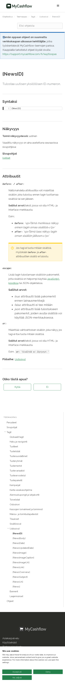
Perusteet (11, 422)
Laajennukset (16, 596)
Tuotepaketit (16, 480)
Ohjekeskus (7, 17)
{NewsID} (56, 17)
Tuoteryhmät (16, 461)
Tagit (33, 17)
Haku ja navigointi (18, 441)
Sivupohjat (12, 427)
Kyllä (17, 387)
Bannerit (14, 591)
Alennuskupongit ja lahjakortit (24, 494)
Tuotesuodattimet (18, 456)
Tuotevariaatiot (17, 470)
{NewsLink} (18, 567)
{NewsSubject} (20, 577)
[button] (48, 6)
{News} (16, 586)
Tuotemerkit (16, 466)
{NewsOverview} (21, 572)
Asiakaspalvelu (10, 638)
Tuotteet (14, 446)
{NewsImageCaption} (23, 557)
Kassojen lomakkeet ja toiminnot (26, 509)
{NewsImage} (19, 552)
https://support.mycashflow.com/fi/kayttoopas (30, 54)
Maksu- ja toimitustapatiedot (24, 514)
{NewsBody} (19, 538)
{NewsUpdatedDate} (23, 548)
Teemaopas (22, 17)
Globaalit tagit (17, 437)
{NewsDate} (19, 543)
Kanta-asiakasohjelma (21, 490)
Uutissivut (43, 17)
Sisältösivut (15, 523)
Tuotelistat (15, 451)
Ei (47, 387)
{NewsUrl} (18, 581)
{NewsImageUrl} (21, 562)
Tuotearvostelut (18, 475)
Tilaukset (14, 519)
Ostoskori (15, 504)
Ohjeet (10, 601)
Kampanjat (15, 485)
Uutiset (6, 158)
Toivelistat (15, 499)
